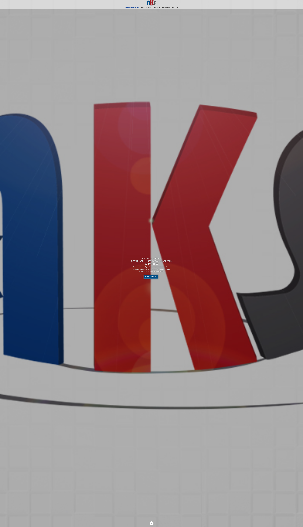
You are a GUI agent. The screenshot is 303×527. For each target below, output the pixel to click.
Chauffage (156, 7)
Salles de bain (146, 7)
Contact (175, 7)
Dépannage (166, 7)
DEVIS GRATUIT (151, 277)
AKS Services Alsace (132, 7)
